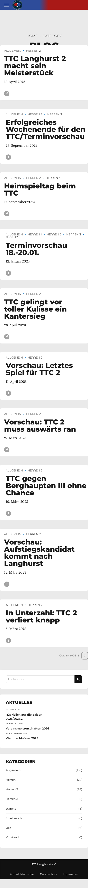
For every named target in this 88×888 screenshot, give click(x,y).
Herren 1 (35, 234)
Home (32, 36)
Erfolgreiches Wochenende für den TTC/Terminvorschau (45, 129)
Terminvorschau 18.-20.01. (36, 249)
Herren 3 (54, 114)
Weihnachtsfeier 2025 (22, 738)
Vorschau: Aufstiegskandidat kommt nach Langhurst (39, 553)
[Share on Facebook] (6, 93)
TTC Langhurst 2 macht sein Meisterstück (35, 65)
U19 (8, 828)
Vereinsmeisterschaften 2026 (27, 728)
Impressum (70, 874)
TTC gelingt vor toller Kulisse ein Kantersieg (35, 308)
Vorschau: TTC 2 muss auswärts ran (40, 425)
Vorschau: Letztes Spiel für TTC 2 (39, 369)
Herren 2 (33, 50)
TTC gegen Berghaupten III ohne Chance (46, 485)
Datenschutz (48, 874)
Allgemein (12, 50)
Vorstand (12, 837)
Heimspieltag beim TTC (40, 189)
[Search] (78, 679)
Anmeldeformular (22, 874)
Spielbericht (14, 818)
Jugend (11, 808)
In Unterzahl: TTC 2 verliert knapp (41, 616)
